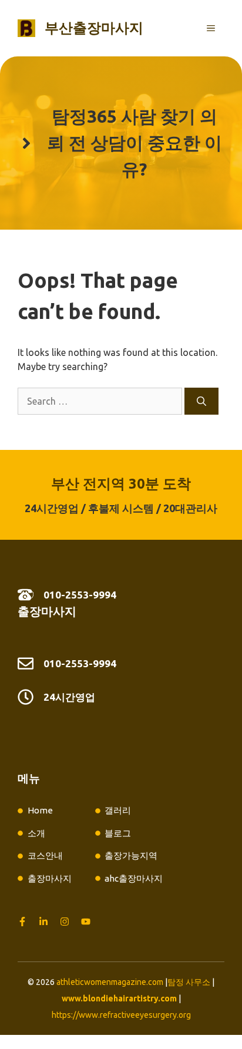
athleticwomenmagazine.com (109, 982)
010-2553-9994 (79, 594)
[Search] (201, 401)
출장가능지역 (131, 855)
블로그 (118, 833)
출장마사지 (47, 611)
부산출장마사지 (94, 28)
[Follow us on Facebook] (22, 921)
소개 (36, 833)
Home (40, 810)
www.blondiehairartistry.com (119, 998)
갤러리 (118, 810)
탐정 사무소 (188, 982)
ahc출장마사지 (134, 878)
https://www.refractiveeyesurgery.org (121, 1015)
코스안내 (45, 855)
